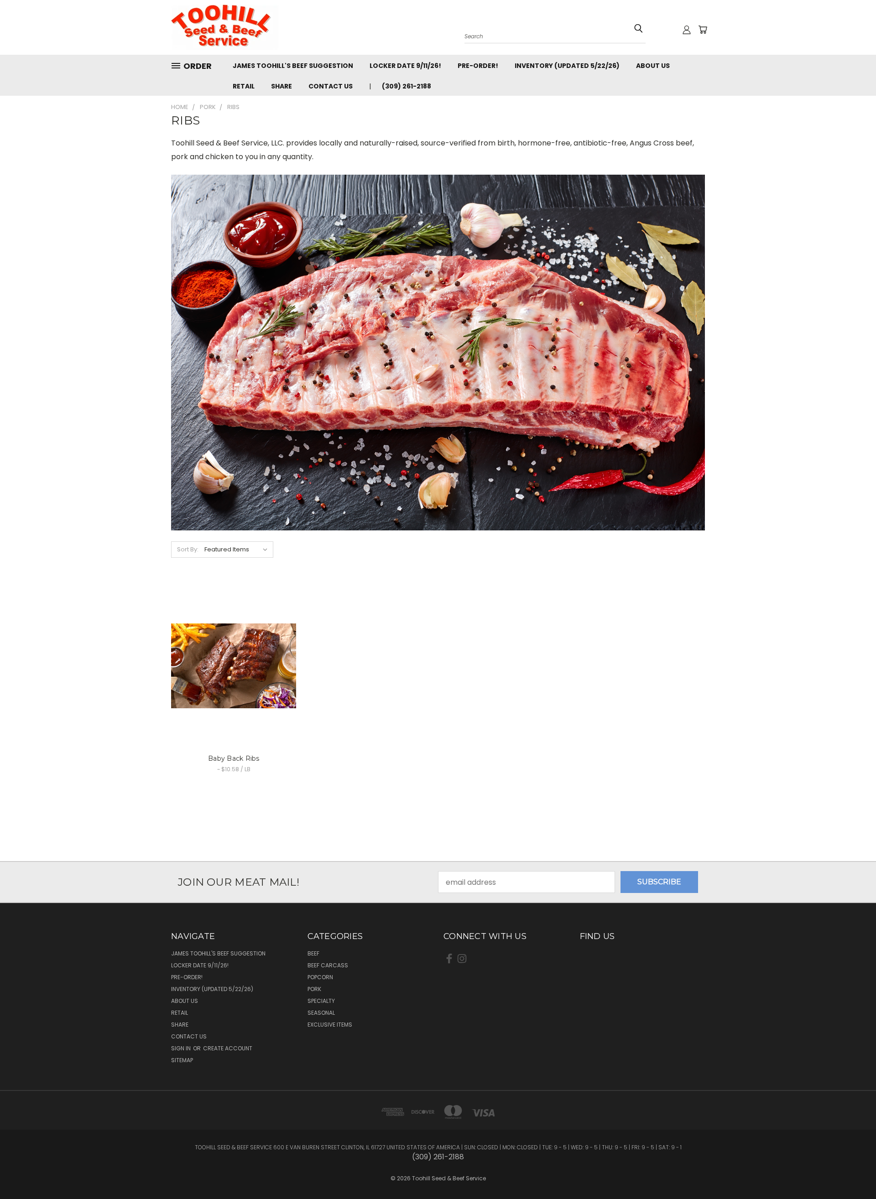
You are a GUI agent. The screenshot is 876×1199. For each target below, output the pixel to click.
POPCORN (320, 977)
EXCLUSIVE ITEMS (330, 1024)
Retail (244, 86)
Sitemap (182, 1060)
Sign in (181, 1048)
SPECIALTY (321, 1001)
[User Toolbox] (686, 29)
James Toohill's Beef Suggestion (293, 65)
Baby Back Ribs (234, 758)
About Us (653, 65)
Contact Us (330, 86)
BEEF (313, 953)
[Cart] (702, 29)
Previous (850, 1163)
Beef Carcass (328, 965)
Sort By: (187, 549)
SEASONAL (321, 1013)
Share (281, 86)
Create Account (227, 1048)
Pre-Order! (478, 65)
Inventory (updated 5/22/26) (567, 65)
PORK (314, 989)
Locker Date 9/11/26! (405, 65)
